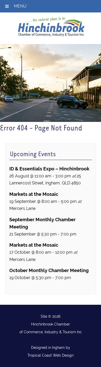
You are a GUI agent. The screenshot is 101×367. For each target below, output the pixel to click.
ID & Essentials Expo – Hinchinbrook (49, 168)
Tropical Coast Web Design (50, 355)
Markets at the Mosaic (33, 194)
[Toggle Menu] (7, 6)
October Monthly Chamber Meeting (49, 270)
